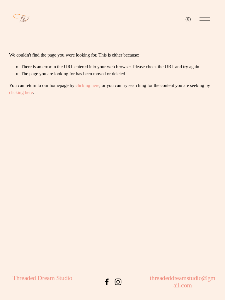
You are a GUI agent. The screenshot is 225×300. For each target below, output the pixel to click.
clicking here (87, 85)
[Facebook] (106, 281)
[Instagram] (118, 281)
